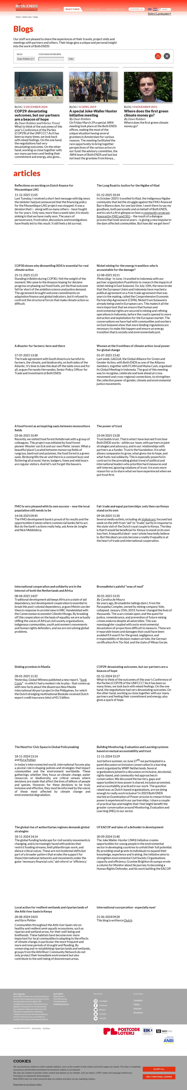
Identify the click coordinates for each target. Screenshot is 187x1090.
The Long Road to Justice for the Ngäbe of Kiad (128, 185)
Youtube (102, 1014)
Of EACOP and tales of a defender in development (130, 827)
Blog (19, 54)
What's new (27, 17)
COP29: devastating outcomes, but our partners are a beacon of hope (37, 115)
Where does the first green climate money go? (146, 113)
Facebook (103, 1005)
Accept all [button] (159, 1069)
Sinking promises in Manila (32, 666)
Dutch (128, 920)
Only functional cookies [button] (159, 1077)
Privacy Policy (36, 1028)
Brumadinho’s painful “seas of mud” (120, 586)
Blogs (36, 17)
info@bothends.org (61, 1004)
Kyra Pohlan (28, 760)
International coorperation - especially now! (126, 907)
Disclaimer (46, 1028)
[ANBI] (168, 1043)
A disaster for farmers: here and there (40, 346)
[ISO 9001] (147, 1034)
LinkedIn (102, 1018)
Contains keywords (50, 54)
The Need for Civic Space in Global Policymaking (47, 747)
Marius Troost (51, 123)
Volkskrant (148, 519)
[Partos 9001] (164, 1034)
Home (18, 17)
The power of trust (109, 426)
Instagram (103, 1001)
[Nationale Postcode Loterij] (122, 1034)
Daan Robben (27, 123)
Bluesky (102, 1010)
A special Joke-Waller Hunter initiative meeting (93, 113)
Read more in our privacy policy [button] (27, 1085)
